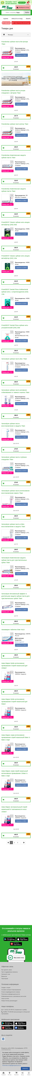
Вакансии (4, 976)
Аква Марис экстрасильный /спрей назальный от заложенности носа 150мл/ (14, 809)
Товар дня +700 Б (8, 789)
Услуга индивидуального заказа (10, 992)
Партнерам (4, 978)
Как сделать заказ (6, 969)
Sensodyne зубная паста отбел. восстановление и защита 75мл (13, 525)
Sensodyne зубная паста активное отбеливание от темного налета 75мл (15, 391)
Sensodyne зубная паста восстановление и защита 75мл (13, 425)
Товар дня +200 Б (8, 57)
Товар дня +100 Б (8, 238)
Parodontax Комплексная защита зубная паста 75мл (13, 156)
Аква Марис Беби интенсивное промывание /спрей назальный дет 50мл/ (14, 701)
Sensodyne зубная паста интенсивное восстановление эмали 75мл (15, 492)
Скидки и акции (5, 987)
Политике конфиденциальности (11, 1065)
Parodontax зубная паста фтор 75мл (14, 124)
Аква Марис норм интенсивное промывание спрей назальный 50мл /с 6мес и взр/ (15, 737)
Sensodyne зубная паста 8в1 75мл (14, 359)
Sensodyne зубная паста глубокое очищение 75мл (14, 458)
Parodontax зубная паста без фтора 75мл (14, 43)
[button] (16, 35)
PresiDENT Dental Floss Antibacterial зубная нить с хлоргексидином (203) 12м (14, 292)
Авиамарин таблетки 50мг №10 (13, 629)
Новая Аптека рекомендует (9, 1000)
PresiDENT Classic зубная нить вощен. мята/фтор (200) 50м (15, 223)
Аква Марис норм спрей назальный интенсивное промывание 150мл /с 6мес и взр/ (14, 773)
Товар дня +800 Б (8, 681)
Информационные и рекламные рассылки (13, 996)
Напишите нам (5, 974)
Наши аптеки (5, 998)
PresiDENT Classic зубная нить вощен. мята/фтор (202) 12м (15, 257)
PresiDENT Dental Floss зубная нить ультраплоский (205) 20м (14, 326)
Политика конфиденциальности (10, 994)
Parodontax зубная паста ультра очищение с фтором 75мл (13, 92)
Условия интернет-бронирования (11, 989)
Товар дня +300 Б (8, 372)
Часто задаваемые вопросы (9, 972)
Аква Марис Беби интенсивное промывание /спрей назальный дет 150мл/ (14, 665)
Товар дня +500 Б (8, 753)
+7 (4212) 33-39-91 (15, 1009)
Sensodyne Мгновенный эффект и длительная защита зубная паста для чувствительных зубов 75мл (15, 596)
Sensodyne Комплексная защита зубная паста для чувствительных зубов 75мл (14, 560)
